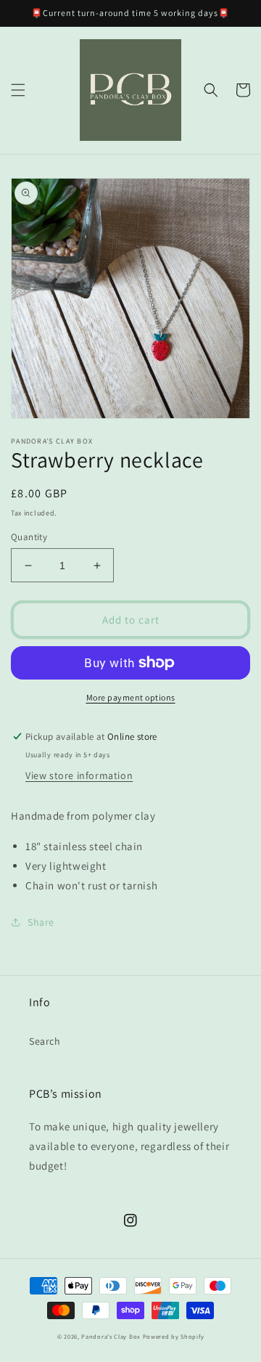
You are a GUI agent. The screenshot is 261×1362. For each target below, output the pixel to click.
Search (45, 1041)
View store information (79, 775)
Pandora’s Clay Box (111, 1336)
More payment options (130, 697)
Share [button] (41, 922)
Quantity (29, 537)
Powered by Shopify (173, 1336)
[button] (18, 90)
